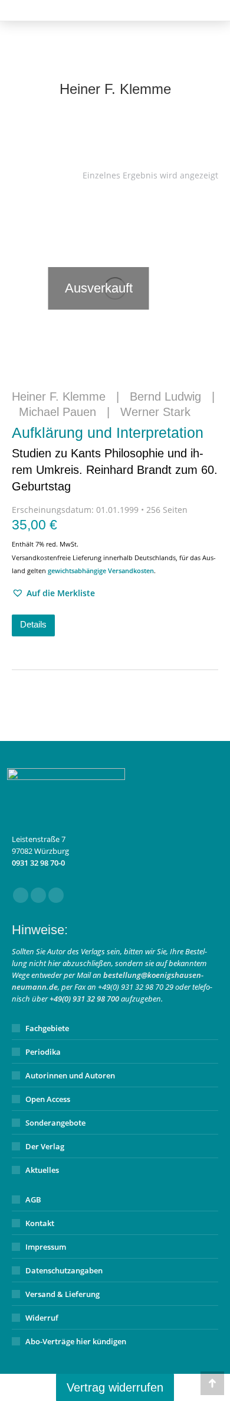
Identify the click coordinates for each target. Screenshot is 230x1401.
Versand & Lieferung (62, 1294)
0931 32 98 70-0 (38, 862)
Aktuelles (42, 1170)
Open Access (47, 1099)
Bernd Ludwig (165, 396)
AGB (33, 1199)
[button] (53, 593)
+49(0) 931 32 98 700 (84, 998)
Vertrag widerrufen (115, 1387)
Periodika (43, 1051)
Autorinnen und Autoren (70, 1075)
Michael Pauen (57, 411)
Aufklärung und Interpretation (115, 458)
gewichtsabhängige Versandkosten (101, 570)
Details (33, 624)
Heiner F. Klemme (59, 396)
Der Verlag (44, 1146)
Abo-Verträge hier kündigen (75, 1341)
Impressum (45, 1246)
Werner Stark (155, 411)
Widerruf (41, 1317)
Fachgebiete (47, 1028)
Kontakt (39, 1223)
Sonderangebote (55, 1122)
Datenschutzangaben (64, 1270)
